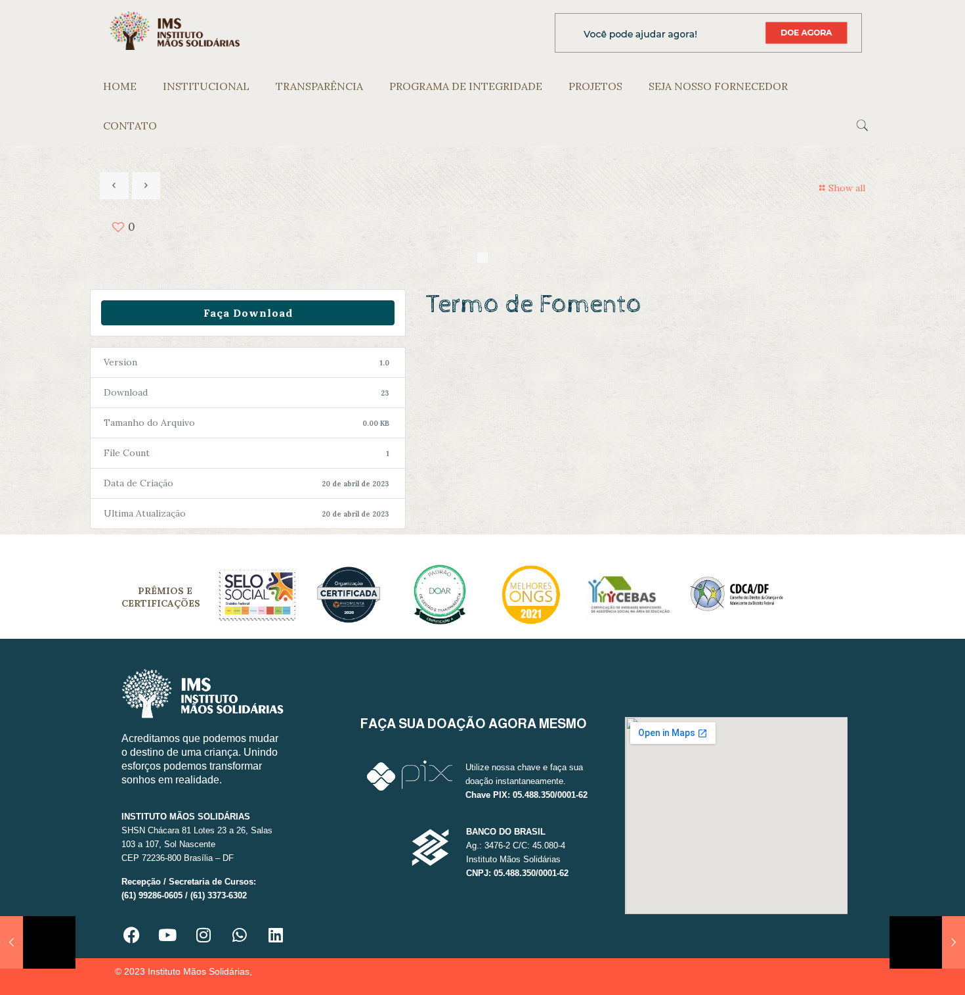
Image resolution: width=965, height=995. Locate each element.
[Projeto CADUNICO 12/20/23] (927, 942)
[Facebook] (131, 935)
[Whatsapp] (239, 935)
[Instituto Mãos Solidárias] (175, 30)
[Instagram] (203, 935)
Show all (846, 188)
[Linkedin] (275, 935)
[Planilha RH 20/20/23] (37, 942)
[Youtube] (167, 935)
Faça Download (248, 312)
